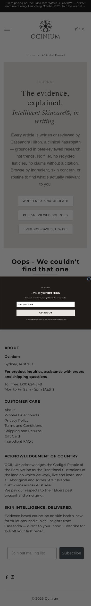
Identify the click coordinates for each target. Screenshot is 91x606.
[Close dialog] (88, 278)
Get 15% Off (45, 313)
